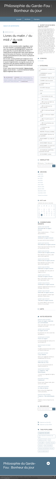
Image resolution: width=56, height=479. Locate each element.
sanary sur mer (42, 440)
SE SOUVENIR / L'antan (45, 154)
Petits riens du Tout (43, 362)
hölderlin (19, 80)
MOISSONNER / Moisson (46, 143)
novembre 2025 (42, 193)
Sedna (39, 292)
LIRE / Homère (44, 99)
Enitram (40, 252)
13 (49, 211)
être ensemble (48, 445)
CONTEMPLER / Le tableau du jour (46, 70)
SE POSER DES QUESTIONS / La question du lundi (46, 150)
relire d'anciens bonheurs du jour (46, 436)
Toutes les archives (42, 195)
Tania (39, 300)
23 (39, 215)
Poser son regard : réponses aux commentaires (45, 321)
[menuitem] (19, 19)
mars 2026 (40, 184)
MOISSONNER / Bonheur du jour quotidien (46, 135)
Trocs (39, 346)
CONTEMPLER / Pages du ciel (47, 77)
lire (49, 440)
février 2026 (41, 186)
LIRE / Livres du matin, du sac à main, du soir (47, 102)
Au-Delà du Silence (43, 388)
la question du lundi (44, 432)
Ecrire (41, 90)
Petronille (40, 244)
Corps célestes (42, 354)
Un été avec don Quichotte (45, 128)
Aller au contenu (5, 1)
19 (46, 213)
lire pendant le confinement (23, 78)
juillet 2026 (40, 176)
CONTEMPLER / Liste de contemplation (45, 74)
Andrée (40, 284)
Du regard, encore (48, 238)
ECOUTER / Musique (45, 87)
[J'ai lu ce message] (54, 476)
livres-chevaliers (14, 81)
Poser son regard (42, 338)
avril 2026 (40, 182)
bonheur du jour (50, 442)
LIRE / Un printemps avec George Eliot (47, 123)
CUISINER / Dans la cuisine (46, 80)
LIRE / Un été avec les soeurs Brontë (46, 106)
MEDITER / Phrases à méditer (47, 131)
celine (39, 268)
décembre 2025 (42, 190)
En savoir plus (7, 477)
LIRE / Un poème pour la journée (46, 119)
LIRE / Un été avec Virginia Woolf (47, 115)
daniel (39, 238)
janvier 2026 (41, 188)
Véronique (40, 228)
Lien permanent (9, 77)
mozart (40, 445)
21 (51, 213)
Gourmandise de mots (47, 96)
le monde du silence (12, 80)
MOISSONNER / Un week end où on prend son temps (46, 146)
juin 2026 (40, 178)
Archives (27, 19)
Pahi (39, 276)
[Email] (46, 416)
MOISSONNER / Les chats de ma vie (46, 139)
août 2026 (40, 174)
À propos (37, 19)
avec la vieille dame (43, 451)
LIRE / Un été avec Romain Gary (47, 111)
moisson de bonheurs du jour (46, 448)
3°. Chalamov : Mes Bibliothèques (43, 371)
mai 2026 (40, 180)
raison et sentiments (27, 80)
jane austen (7, 81)
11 (44, 211)
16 (39, 213)
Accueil (18, 19)
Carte (42, 309)
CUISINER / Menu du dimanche (44, 84)
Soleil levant (41, 380)
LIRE (41, 93)
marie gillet (41, 442)
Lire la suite (41, 60)
